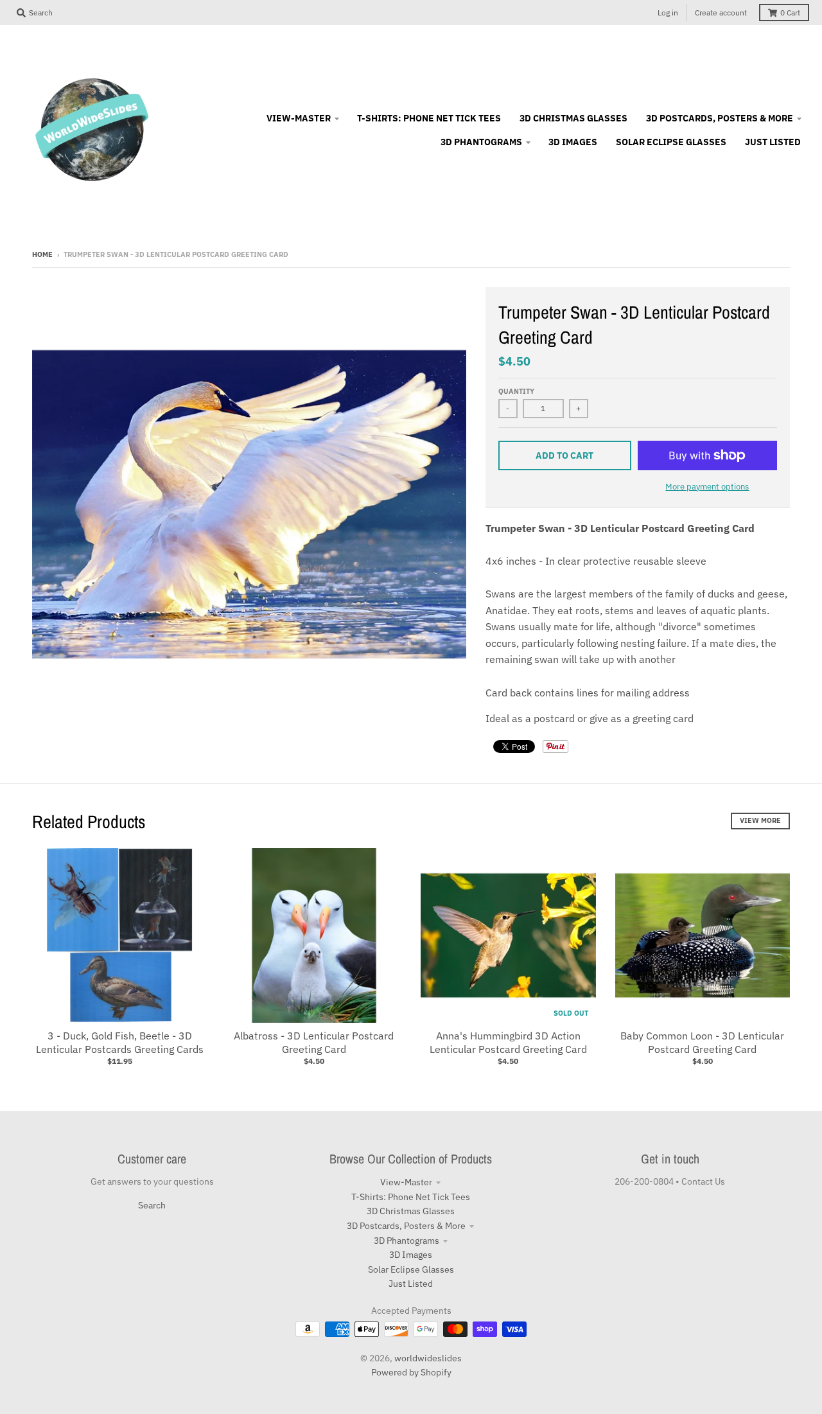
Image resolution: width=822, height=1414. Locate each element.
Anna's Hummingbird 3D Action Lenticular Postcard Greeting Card (508, 1042)
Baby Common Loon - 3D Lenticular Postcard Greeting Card (702, 1042)
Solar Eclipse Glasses (411, 1269)
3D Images (410, 1254)
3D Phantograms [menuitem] (481, 142)
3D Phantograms (406, 1240)
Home (42, 254)
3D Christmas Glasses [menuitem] (573, 118)
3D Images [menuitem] (572, 142)
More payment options (707, 486)
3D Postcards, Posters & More (406, 1226)
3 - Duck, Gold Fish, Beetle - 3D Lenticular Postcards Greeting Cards (120, 1042)
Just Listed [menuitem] (773, 142)
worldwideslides (428, 1358)
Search (152, 1205)
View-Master (406, 1182)
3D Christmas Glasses (411, 1211)
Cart (790, 12)
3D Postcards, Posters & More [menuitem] (719, 118)
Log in (668, 12)
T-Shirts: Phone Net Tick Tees (410, 1197)
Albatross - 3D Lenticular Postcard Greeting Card (314, 1042)
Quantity (516, 391)
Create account (721, 12)
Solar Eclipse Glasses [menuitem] (671, 142)
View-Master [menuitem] (299, 118)
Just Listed (411, 1283)
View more (760, 820)
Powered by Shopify (411, 1372)
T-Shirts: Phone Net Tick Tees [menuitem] (429, 118)
